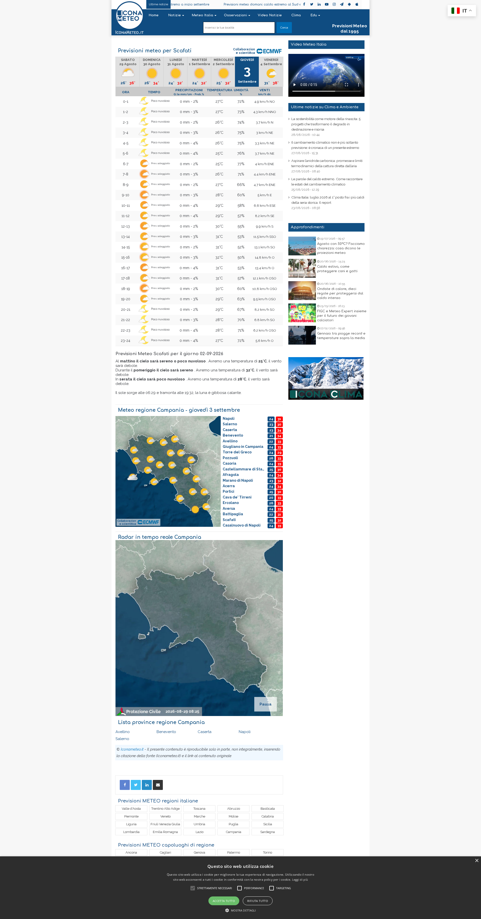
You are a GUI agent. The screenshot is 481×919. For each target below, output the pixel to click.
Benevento (166, 732)
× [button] (476, 861)
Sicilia (267, 824)
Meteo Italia (202, 15)
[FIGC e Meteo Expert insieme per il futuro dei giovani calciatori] (302, 312)
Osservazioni (235, 15)
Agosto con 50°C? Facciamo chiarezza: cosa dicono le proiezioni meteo (341, 248)
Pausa (266, 704)
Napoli (245, 732)
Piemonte (131, 816)
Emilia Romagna (165, 832)
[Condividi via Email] (158, 785)
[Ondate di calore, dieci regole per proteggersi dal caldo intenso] (302, 290)
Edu (313, 15)
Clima (296, 15)
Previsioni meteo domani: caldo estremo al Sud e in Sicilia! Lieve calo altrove (252, 4)
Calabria (268, 816)
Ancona (131, 852)
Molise (233, 816)
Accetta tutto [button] (224, 901)
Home (154, 15)
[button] (240, 910)
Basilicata (268, 808)
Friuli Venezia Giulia (165, 824)
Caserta (204, 732)
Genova (199, 852)
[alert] (240, 887)
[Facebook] (125, 785)
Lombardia (131, 832)
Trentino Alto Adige (165, 808)
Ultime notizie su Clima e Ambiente (324, 107)
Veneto (165, 816)
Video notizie (270, 15)
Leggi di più (300, 879)
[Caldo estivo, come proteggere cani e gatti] (302, 268)
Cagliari (165, 852)
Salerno (122, 739)
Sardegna (267, 832)
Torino (267, 852)
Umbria (199, 824)
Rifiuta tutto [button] (257, 901)
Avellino (122, 732)
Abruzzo (233, 808)
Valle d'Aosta (131, 808)
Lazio (199, 832)
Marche (199, 816)
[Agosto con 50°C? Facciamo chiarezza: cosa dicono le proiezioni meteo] (302, 246)
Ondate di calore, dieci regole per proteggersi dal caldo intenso (340, 293)
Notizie (174, 15)
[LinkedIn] (147, 785)
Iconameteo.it (132, 749)
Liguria (131, 824)
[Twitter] (136, 785)
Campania (233, 832)
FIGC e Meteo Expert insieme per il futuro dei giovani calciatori (342, 316)
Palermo (233, 852)
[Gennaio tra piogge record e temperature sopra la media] (302, 335)
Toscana (199, 808)
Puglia (233, 824)
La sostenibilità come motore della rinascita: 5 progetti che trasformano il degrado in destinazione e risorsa (325, 124)
